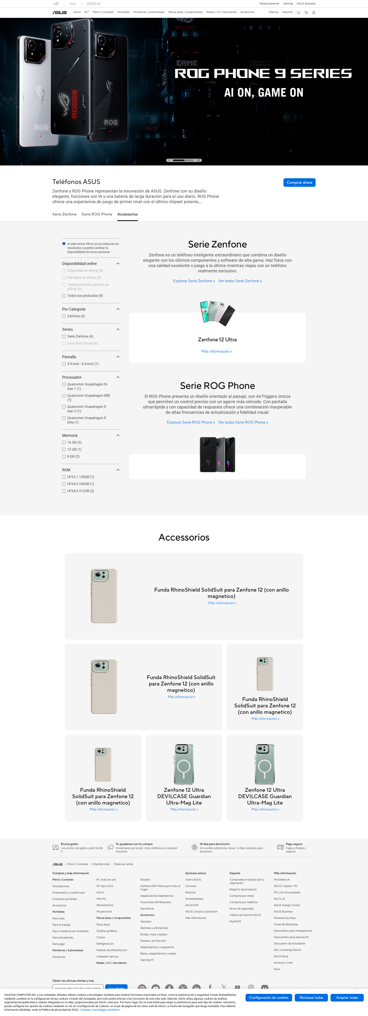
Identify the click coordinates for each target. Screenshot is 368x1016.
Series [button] (67, 329)
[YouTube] (155, 988)
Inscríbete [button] (116, 988)
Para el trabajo (61, 925)
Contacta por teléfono (244, 902)
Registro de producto (243, 889)
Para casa (58, 918)
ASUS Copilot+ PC (286, 886)
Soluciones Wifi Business (155, 902)
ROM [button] (66, 470)
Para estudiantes (62, 937)
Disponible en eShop (77, 269)
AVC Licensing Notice (287, 950)
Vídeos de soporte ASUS (245, 915)
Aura (277, 969)
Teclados (145, 921)
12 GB (66, 448)
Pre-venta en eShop (76, 276)
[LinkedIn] (196, 988)
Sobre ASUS (193, 879)
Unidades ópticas (107, 956)
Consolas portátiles (64, 899)
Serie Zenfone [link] (64, 214)
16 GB (66, 441)
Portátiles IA (281, 879)
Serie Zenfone (72, 335)
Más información (195, 918)
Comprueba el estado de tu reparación (247, 881)
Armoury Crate (283, 962)
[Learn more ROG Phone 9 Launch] (184, 164)
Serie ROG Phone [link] (97, 214)
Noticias (190, 892)
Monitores (58, 957)
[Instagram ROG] (251, 988)
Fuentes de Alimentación (111, 950)
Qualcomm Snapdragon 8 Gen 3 (86, 406)
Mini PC (101, 899)
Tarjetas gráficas (106, 931)
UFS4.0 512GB (73, 490)
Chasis (100, 937)
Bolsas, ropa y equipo (153, 934)
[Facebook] (169, 988)
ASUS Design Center (287, 905)
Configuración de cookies (268, 998)
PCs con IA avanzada (287, 892)
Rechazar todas (311, 998)
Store (76, 12)
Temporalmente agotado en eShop (88, 284)
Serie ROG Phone (75, 342)
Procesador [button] (72, 377)
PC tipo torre (104, 886)
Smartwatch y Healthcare (68, 892)
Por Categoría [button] (73, 309)
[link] (59, 12)
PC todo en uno (106, 879)
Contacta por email (242, 896)
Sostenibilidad (194, 899)
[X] (183, 988)
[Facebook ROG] (210, 988)
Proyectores (104, 911)
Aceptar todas (347, 998)
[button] (288, 3)
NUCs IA (279, 899)
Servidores (147, 908)
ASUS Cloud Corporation (201, 911)
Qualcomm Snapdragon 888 (83, 394)
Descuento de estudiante (289, 943)
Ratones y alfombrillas (154, 928)
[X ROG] (224, 988)
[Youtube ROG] (237, 988)
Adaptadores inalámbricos (157, 896)
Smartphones (60, 886)
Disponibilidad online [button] (79, 263)
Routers (145, 879)
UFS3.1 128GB (73, 476)
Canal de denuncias (286, 924)
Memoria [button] (70, 435)
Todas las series (123, 864)
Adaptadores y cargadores (157, 947)
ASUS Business (306, 3)
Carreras (190, 886)
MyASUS (235, 921)
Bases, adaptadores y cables (158, 953)
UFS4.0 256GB (73, 483)
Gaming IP (146, 960)
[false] (299, 182)
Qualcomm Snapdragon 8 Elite (85, 417)
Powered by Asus (285, 918)
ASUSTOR (191, 905)
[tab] (169, 160)
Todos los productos (77, 295)
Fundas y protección (153, 941)
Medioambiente (269, 3)
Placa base (103, 924)
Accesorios (59, 905)
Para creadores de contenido (70, 931)
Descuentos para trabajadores (293, 931)
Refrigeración (105, 944)
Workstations (104, 905)
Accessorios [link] (127, 214)
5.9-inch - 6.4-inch (75, 363)
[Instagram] (142, 988)
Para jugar (58, 944)
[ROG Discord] (264, 988)
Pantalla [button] (69, 357)
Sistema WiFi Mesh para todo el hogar (160, 887)
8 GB (65, 455)
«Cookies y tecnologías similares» (99, 1009)
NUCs (100, 892)
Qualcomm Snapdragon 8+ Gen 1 (87, 383)
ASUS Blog (281, 956)
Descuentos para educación (291, 937)
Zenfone (68, 315)
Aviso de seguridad (242, 908)
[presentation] (64, 243)
